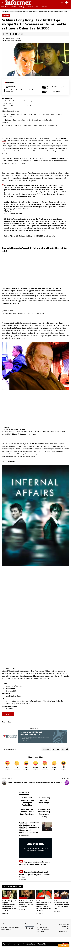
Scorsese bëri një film (57, 148)
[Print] (22, 33)
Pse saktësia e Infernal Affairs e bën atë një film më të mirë (18, 91)
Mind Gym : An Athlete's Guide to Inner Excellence (27, 811)
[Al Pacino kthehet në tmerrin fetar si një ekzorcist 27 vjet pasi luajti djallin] (27, 894)
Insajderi (15, 158)
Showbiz (6, 15)
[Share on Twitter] (13, 33)
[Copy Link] (19, 33)
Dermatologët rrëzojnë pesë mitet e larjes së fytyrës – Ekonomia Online (34, 874)
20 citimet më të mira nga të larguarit (53, 87)
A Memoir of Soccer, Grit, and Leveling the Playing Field (27, 801)
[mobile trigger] (3, 2)
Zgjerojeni (8, 714)
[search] (58, 2)
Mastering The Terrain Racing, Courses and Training (44, 813)
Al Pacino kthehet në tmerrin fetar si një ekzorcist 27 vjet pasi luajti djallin (26, 903)
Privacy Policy (30, 944)
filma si (31, 293)
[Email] (16, 33)
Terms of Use (42, 944)
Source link (6, 722)
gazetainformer (7, 38)
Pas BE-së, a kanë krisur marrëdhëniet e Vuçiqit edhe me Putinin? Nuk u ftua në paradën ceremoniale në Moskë (29, 828)
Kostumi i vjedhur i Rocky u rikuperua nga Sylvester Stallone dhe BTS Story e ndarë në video (61, 904)
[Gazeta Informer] (18, 2)
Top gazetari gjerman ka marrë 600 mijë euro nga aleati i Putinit (34, 863)
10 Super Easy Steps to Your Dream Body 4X (44, 800)
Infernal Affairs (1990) (53, 92)
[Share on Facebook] (10, 33)
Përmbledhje (12, 86)
